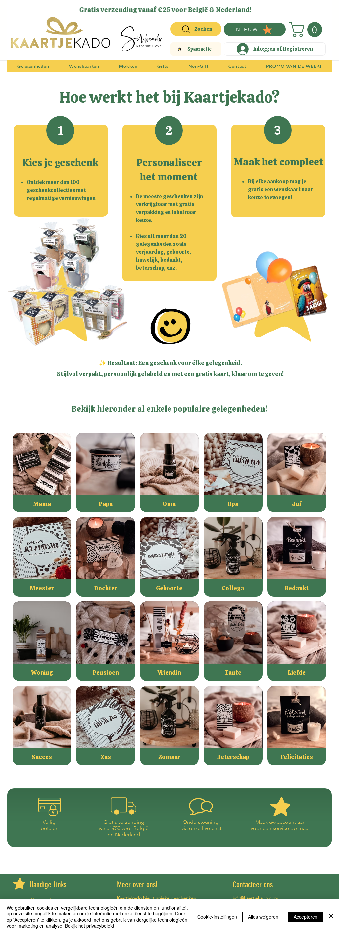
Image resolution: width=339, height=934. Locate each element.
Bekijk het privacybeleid (89, 925)
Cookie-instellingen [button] (217, 916)
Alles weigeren (263, 916)
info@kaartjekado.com (255, 898)
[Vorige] (17, 9)
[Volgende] (322, 9)
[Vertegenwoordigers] (181, 7)
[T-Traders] (158, 7)
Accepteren (305, 916)
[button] (307, 29)
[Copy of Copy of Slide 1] (166, 7)
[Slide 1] (150, 7)
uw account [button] (282, 822)
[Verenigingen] (189, 7)
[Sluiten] (331, 917)
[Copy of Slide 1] (174, 7)
